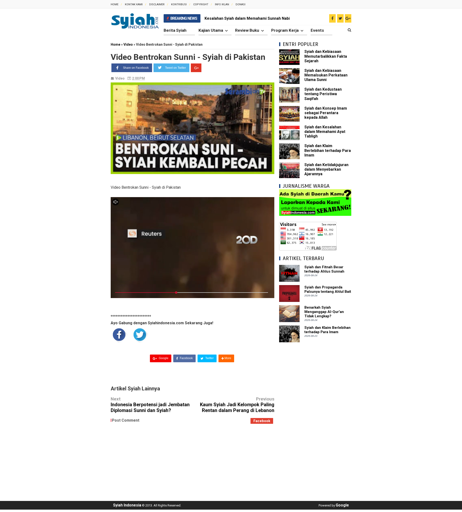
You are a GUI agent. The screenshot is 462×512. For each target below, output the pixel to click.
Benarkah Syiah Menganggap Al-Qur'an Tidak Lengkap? (324, 311)
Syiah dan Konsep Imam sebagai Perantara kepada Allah (325, 113)
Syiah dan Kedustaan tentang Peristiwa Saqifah (323, 94)
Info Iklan (222, 4)
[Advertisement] (315, 419)
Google (163, 358)
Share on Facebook (136, 67)
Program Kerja (285, 30)
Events (317, 30)
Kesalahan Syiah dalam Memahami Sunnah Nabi (247, 18)
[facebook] (332, 18)
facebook (261, 421)
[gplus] (348, 18)
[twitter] (340, 18)
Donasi (240, 4)
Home (114, 4)
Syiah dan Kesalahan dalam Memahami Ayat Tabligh (324, 131)
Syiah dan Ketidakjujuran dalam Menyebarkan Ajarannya (326, 169)
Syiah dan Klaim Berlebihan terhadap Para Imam (327, 150)
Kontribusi (179, 4)
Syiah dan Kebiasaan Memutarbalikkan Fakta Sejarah (325, 56)
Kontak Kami (134, 4)
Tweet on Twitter (175, 67)
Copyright (200, 4)
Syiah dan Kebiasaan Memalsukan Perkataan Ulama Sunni (325, 75)
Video (120, 78)
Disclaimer (157, 4)
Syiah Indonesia (127, 505)
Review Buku (247, 30)
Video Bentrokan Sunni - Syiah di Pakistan (188, 57)
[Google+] (196, 67)
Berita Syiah (175, 30)
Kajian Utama (211, 30)
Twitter (209, 358)
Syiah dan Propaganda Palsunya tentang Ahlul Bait (327, 289)
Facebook (186, 358)
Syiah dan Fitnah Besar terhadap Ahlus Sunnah (324, 269)
